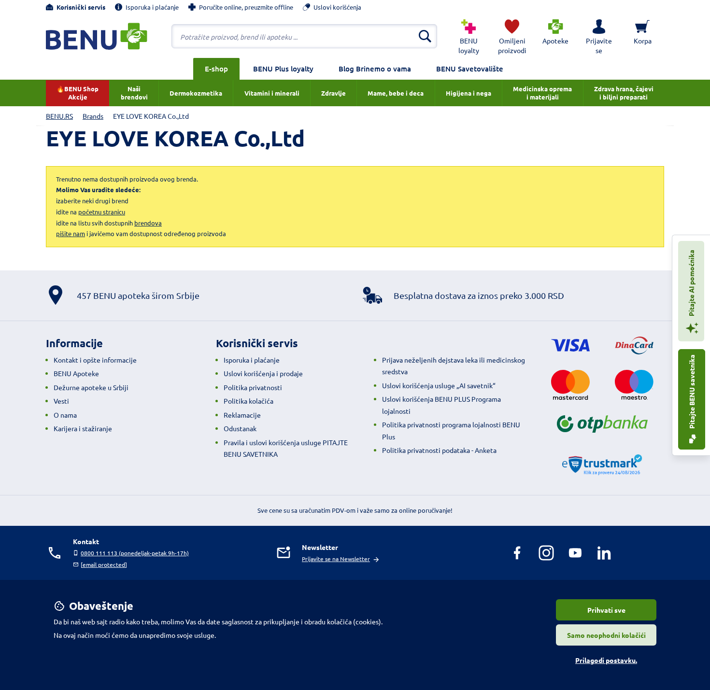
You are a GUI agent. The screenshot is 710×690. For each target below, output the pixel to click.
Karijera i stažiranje (83, 428)
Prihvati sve (606, 610)
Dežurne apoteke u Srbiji (91, 387)
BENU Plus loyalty (283, 68)
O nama (65, 414)
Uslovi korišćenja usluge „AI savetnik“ (439, 385)
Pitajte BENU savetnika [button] (691, 392)
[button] (599, 36)
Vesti (61, 400)
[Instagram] (546, 552)
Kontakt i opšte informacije (95, 359)
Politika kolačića (248, 400)
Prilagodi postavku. (606, 660)
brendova (148, 223)
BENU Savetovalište (469, 68)
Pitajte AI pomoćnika (691, 284)
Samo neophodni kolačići (606, 635)
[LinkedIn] (604, 552)
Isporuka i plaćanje (252, 359)
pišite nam (70, 233)
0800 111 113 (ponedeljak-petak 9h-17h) (135, 553)
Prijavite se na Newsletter (336, 559)
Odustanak (240, 428)
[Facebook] (517, 552)
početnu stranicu (101, 212)
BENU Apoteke (76, 373)
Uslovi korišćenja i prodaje (263, 373)
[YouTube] (575, 552)
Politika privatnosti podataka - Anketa (439, 450)
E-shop (216, 68)
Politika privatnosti (253, 387)
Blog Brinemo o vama (375, 68)
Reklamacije (242, 414)
